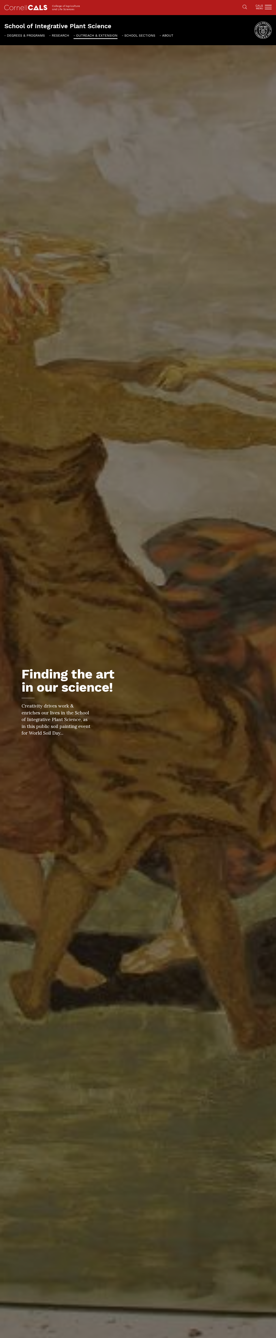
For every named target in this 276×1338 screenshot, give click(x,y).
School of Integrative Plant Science (57, 26)
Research (60, 35)
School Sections (139, 35)
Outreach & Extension (97, 35)
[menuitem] (24, 35)
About (167, 35)
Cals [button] (259, 7)
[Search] (245, 7)
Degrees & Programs (26, 35)
